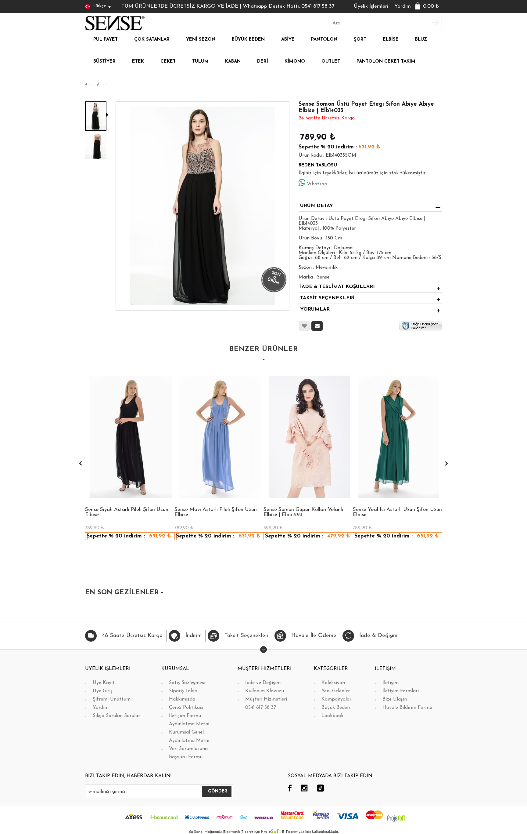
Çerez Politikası (186, 707)
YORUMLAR (315, 309)
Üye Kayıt (104, 682)
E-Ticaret (290, 832)
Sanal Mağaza (206, 832)
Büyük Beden (335, 707)
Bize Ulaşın (394, 699)
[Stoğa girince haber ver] (420, 325)
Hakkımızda (182, 699)
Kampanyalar (336, 699)
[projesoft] (396, 818)
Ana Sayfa (93, 84)
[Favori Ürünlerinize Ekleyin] (304, 326)
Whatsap (317, 184)
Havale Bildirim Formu (407, 707)
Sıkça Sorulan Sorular (116, 715)
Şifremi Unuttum (112, 699)
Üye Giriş (103, 691)
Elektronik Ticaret (238, 832)
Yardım (402, 6)
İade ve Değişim (263, 682)
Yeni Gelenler (335, 691)
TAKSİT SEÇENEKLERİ (327, 298)
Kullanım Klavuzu (264, 691)
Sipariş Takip (183, 691)
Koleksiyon (333, 682)
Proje (271, 832)
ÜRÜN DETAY (316, 205)
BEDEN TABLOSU (318, 165)
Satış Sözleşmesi (187, 682)
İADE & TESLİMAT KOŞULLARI (337, 286)
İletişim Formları (400, 691)
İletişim (390, 682)
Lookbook (332, 715)
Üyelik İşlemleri (371, 6)
